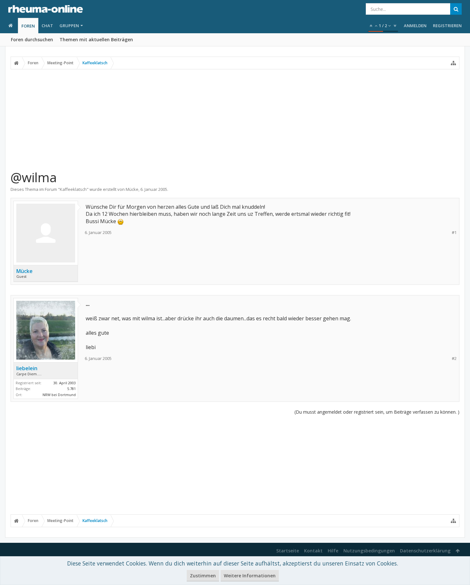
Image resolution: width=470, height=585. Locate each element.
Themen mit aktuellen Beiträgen (96, 39)
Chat (47, 25)
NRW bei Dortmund (59, 394)
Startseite (287, 551)
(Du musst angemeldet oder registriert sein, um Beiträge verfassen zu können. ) (376, 412)
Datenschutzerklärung (425, 551)
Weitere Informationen (250, 576)
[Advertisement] (235, 119)
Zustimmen (203, 576)
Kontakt (313, 551)
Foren (28, 26)
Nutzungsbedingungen (369, 551)
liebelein (26, 368)
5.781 (71, 388)
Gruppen (69, 25)
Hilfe (333, 551)
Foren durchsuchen (32, 39)
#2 (454, 358)
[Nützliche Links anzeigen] (453, 63)
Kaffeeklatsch (73, 189)
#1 (454, 232)
